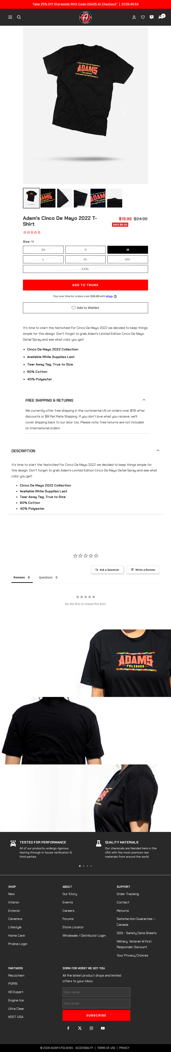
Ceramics (15, 919)
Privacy (124, 1048)
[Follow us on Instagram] (91, 1028)
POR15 (13, 983)
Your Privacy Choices (132, 955)
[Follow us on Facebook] (68, 1028)
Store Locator (73, 927)
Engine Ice (16, 1000)
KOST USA (15, 1017)
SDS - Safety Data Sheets (137, 933)
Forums (68, 919)
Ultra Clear (16, 1008)
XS (43, 250)
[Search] (19, 17)
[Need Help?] (151, 17)
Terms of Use (106, 1048)
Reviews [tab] (19, 577)
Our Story (70, 894)
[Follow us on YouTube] (102, 1028)
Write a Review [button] (145, 570)
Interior (13, 902)
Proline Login (17, 944)
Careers (68, 910)
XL (86, 259)
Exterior (14, 910)
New (11, 894)
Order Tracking (128, 894)
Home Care (16, 935)
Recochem (16, 975)
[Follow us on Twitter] (80, 1028)
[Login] (134, 17)
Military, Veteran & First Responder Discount (134, 944)
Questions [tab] (46, 577)
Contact (123, 902)
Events (68, 902)
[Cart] (160, 17)
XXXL (85, 269)
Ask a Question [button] (109, 570)
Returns (123, 910)
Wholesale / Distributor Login (84, 935)
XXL (128, 259)
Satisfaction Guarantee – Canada (136, 922)
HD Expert (15, 992)
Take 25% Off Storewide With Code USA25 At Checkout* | (86, 4)
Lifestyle (14, 927)
